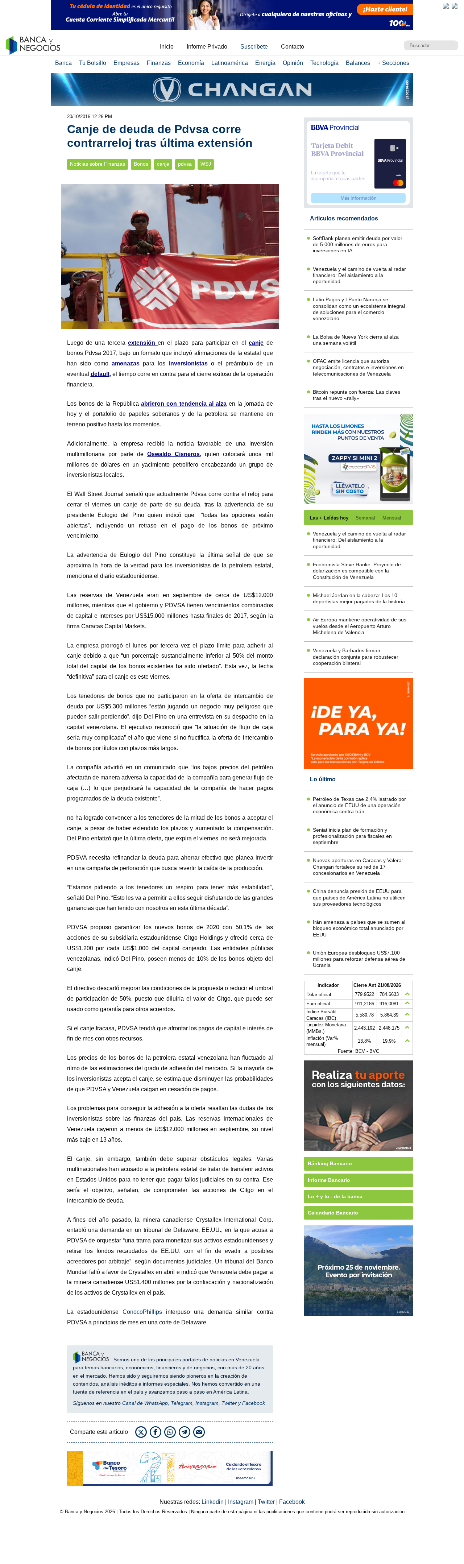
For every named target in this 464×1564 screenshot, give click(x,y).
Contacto (292, 47)
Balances (358, 63)
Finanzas (159, 63)
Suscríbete (254, 47)
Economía (191, 63)
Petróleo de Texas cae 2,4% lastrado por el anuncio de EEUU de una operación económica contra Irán (359, 805)
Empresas (126, 63)
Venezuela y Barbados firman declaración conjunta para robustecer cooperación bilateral (355, 656)
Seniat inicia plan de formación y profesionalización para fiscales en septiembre (352, 836)
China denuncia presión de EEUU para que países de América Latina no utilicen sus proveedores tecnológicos (359, 897)
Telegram (181, 1403)
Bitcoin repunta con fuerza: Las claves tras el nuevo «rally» (356, 395)
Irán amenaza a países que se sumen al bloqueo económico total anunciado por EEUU (359, 928)
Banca (63, 63)
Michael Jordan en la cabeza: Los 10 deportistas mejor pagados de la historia (359, 598)
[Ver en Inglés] (446, 6)
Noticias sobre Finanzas (97, 164)
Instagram (207, 1403)
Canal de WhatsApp (145, 1403)
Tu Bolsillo (92, 63)
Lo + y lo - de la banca (335, 1196)
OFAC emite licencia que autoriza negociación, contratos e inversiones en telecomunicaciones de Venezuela (358, 367)
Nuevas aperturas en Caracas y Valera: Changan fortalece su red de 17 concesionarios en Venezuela (358, 866)
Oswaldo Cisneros (173, 454)
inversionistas (188, 363)
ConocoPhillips (142, 1312)
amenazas (126, 363)
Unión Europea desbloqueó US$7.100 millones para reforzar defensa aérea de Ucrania (359, 959)
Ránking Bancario (330, 1163)
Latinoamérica (229, 63)
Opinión (293, 63)
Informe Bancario (329, 1180)
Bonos (141, 164)
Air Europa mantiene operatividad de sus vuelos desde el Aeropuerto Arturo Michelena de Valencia (359, 626)
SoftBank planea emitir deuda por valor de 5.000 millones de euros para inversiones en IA (357, 244)
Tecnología (324, 63)
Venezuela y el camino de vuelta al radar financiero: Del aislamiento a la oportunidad (359, 275)
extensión (143, 343)
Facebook (253, 1403)
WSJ (205, 164)
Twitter (229, 1403)
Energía (265, 63)
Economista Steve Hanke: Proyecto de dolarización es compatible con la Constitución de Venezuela (357, 571)
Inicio (167, 47)
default (100, 374)
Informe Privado (207, 47)
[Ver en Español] (454, 6)
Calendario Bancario (333, 1213)
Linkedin (213, 1502)
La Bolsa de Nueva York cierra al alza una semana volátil (356, 340)
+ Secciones (393, 63)
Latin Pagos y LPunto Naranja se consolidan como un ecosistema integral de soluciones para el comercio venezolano (359, 309)
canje (163, 164)
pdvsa (185, 164)
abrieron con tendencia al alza (184, 404)
